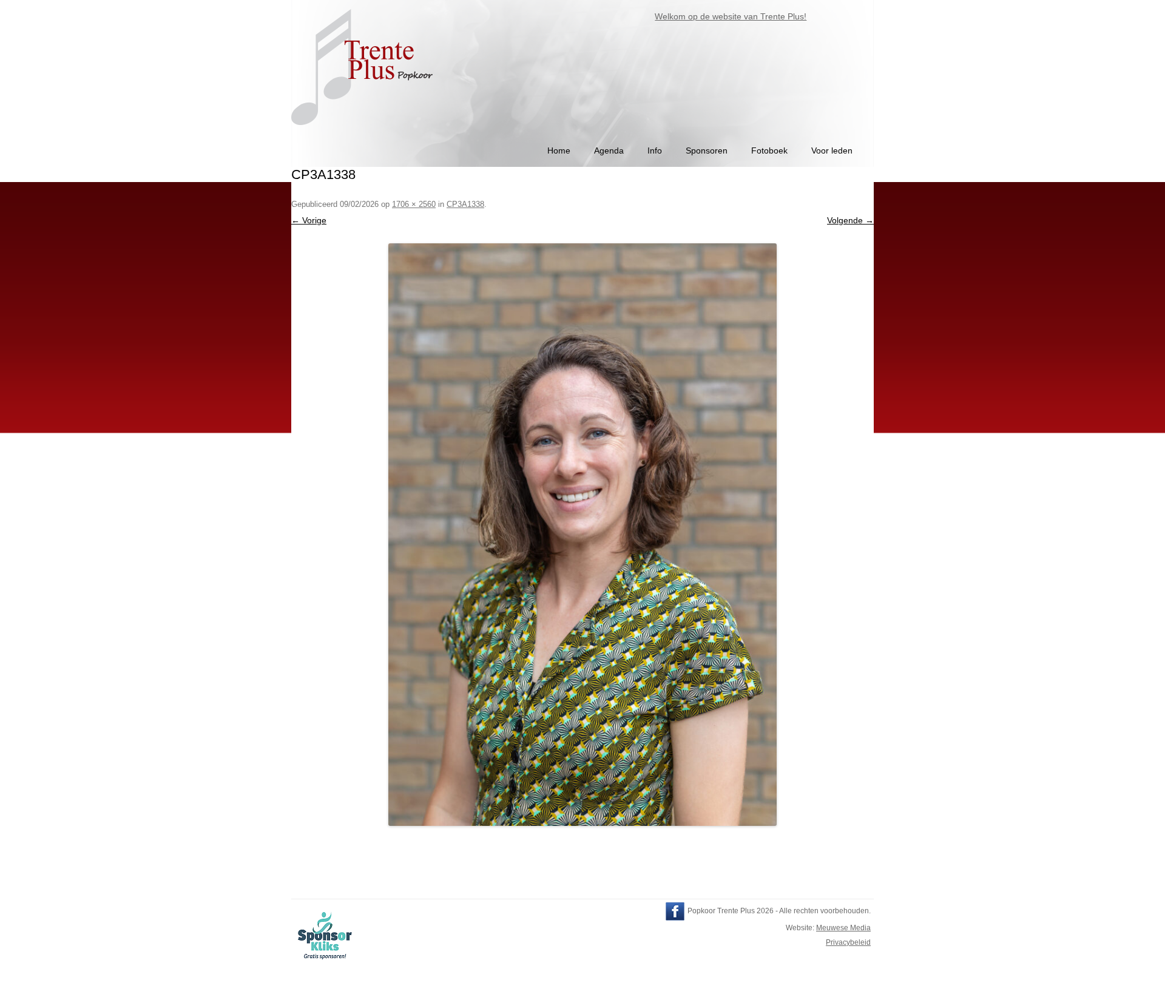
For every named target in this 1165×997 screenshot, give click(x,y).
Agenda (609, 150)
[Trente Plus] (363, 131)
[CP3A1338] (582, 534)
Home (558, 150)
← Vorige (308, 220)
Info (654, 150)
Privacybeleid (848, 942)
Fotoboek (769, 150)
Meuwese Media (843, 928)
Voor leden (832, 150)
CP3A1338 (465, 204)
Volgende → (850, 220)
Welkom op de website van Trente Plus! (716, 16)
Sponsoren (707, 150)
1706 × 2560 (414, 204)
